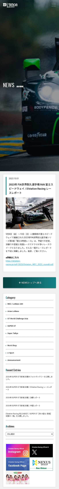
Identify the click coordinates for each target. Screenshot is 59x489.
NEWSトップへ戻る (31, 282)
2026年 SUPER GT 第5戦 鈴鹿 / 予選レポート (23, 406)
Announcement (13, 360)
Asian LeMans (13, 311)
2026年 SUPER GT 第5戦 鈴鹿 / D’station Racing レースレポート (29, 388)
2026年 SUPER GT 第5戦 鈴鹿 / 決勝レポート (23, 398)
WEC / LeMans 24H (15, 304)
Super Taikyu (12, 333)
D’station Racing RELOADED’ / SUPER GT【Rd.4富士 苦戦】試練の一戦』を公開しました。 (29, 415)
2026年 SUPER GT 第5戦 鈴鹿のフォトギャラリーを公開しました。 (29, 378)
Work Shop (12, 346)
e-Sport (10, 353)
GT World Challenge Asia (17, 319)
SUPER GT (11, 326)
